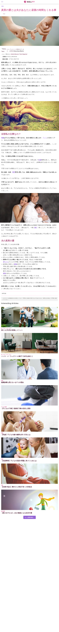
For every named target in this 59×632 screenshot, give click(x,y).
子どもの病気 (4, 406)
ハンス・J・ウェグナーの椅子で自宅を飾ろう (17, 356)
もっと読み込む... (29, 517)
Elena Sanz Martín (19, 51)
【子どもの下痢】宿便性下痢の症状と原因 (15, 408)
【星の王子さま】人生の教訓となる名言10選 (16, 513)
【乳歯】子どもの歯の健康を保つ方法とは (15, 434)
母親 (2, 138)
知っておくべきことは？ (6, 328)
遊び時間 (3, 511)
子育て (2, 6)
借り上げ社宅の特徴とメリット (12, 330)
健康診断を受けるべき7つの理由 (12, 382)
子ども (45, 138)
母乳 (13, 172)
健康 (2, 380)
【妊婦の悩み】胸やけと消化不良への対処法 (16, 487)
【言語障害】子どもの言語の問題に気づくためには (19, 461)
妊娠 (2, 485)
